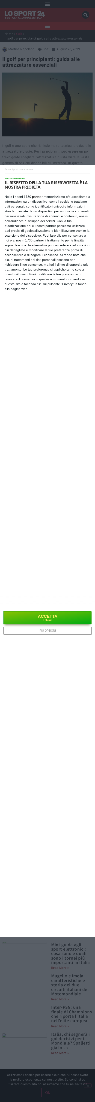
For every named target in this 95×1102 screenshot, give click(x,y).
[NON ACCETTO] (19, 169)
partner (37, 196)
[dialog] (47, 551)
